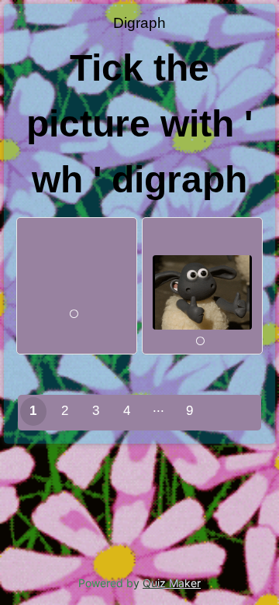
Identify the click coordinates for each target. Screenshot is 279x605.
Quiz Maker (172, 582)
